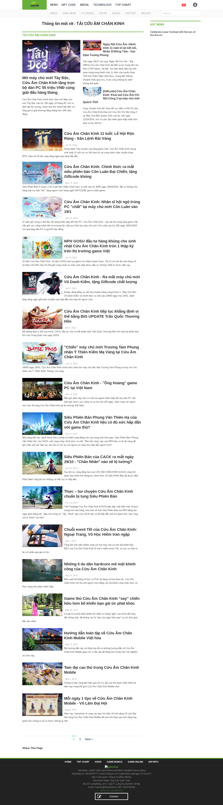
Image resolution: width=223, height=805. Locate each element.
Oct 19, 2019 (71, 503)
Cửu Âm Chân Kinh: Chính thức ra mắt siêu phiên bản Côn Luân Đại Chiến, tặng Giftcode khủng (100, 172)
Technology (102, 4)
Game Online (135, 761)
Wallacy (146, 13)
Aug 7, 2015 (71, 679)
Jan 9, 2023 (70, 288)
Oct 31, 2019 (71, 434)
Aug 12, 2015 (71, 644)
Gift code (68, 4)
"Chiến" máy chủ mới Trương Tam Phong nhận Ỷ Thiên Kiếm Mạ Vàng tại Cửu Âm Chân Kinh (101, 352)
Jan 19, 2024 (71, 218)
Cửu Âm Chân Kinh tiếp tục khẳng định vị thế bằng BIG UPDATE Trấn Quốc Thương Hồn (101, 316)
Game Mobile (114, 761)
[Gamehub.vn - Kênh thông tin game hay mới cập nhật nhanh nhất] (34, 4)
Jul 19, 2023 (71, 257)
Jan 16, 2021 (71, 363)
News (54, 4)
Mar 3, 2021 (70, 328)
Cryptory (130, 13)
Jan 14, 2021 (71, 394)
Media (84, 4)
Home (68, 761)
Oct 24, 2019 (71, 468)
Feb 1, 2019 (70, 541)
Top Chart (123, 4)
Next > (89, 739)
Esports (153, 761)
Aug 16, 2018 (71, 575)
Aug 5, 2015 (71, 710)
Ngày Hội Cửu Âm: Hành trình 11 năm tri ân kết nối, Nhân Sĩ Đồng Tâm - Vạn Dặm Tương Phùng (110, 49)
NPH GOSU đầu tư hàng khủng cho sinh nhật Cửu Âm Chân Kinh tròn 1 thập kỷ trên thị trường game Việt (100, 246)
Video (98, 761)
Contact (114, 796)
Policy (120, 790)
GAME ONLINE (69, 13)
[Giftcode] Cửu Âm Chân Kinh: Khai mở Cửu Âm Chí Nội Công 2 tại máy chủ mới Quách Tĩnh (111, 96)
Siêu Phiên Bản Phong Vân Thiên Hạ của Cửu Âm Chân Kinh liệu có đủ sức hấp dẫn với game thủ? (102, 422)
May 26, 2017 (71, 610)
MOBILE (53, 13)
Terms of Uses (107, 790)
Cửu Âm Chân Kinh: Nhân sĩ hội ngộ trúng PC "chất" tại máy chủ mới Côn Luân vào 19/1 (102, 207)
